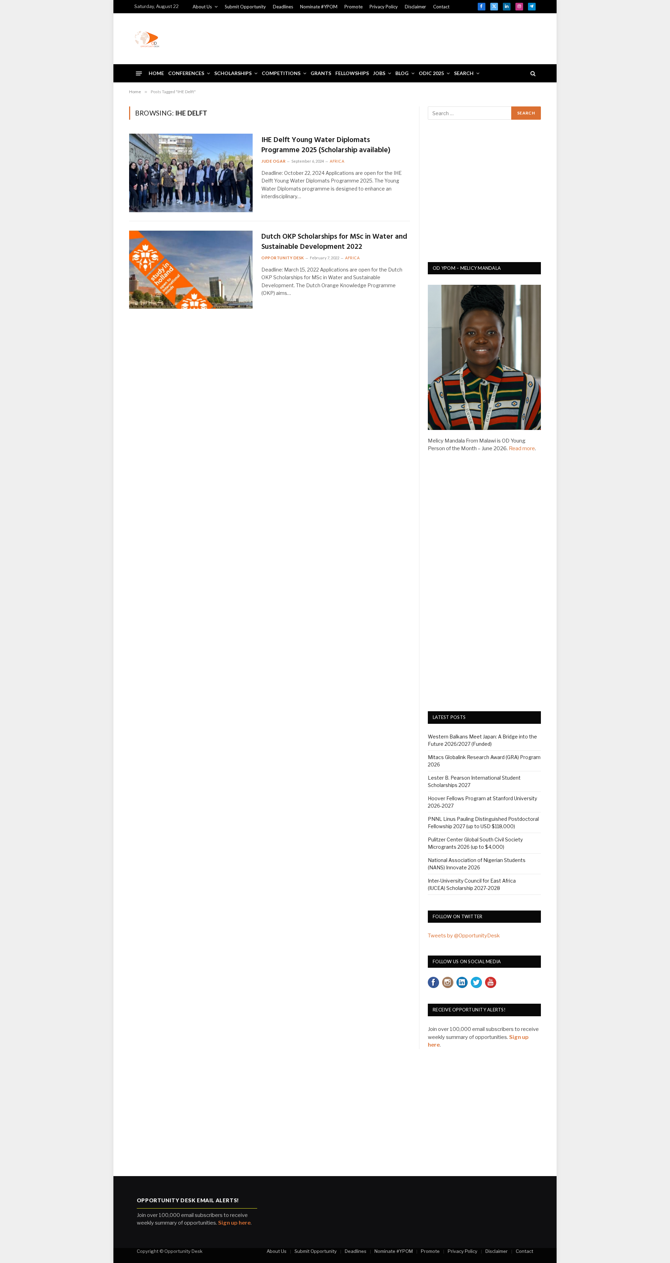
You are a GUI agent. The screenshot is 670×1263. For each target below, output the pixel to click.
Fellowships (352, 73)
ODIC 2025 (431, 73)
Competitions (281, 73)
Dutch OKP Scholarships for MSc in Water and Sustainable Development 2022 (334, 242)
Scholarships (233, 73)
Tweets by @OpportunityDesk (464, 936)
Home (156, 73)
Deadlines (283, 6)
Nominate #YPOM (318, 6)
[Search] (532, 73)
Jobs (379, 73)
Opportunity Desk (282, 257)
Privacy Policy (384, 6)
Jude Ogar (273, 161)
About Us (202, 6)
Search (464, 73)
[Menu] (139, 73)
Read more (522, 448)
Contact (441, 6)
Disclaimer (415, 6)
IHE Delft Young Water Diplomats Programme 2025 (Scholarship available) (325, 145)
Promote (353, 6)
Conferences (186, 73)
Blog (402, 73)
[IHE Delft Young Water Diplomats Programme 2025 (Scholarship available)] (191, 173)
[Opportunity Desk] (146, 39)
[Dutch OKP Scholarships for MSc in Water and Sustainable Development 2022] (191, 269)
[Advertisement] (409, 37)
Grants (321, 73)
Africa (337, 161)
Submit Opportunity (245, 6)
